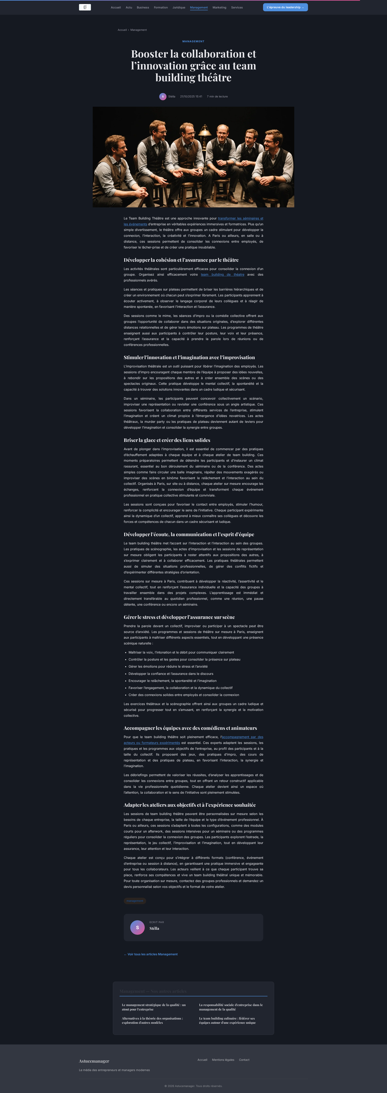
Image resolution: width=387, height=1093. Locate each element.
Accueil (116, 7)
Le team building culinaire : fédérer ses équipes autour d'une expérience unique (227, 1020)
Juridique (179, 7)
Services (237, 7)
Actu (129, 7)
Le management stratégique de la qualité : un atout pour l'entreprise (154, 1007)
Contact (244, 1059)
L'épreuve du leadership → (285, 7)
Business (143, 7)
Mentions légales (223, 1059)
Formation (161, 7)
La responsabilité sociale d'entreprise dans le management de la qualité (231, 1007)
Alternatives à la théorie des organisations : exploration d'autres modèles (152, 1020)
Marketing (219, 7)
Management (199, 7)
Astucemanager (94, 1061)
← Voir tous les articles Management (151, 954)
